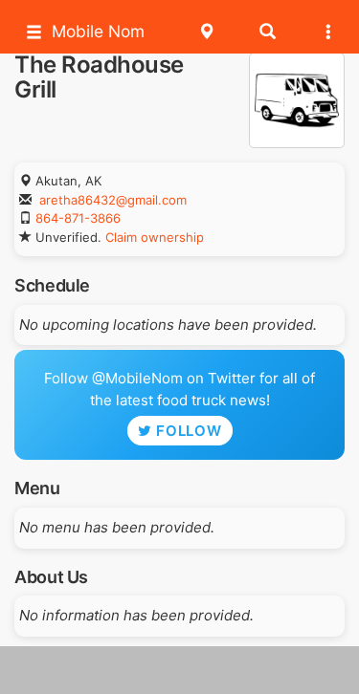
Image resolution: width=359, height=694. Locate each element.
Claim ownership (154, 237)
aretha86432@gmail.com (113, 199)
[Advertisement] (180, 670)
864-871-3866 (78, 218)
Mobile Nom (98, 31)
